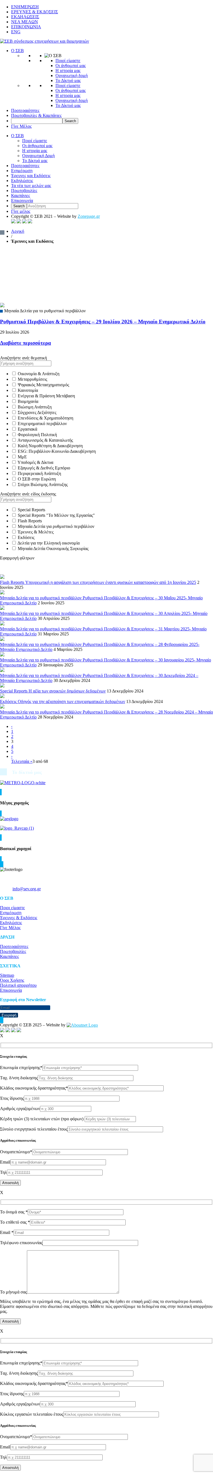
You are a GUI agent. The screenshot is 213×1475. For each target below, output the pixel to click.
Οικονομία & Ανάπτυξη (38, 373)
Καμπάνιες (20, 195)
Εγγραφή (9, 1015)
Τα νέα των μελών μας (31, 185)
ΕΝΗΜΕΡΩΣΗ (25, 6)
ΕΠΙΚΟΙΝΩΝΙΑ (26, 26)
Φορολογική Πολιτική (37, 434)
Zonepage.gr (89, 216)
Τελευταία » (21, 761)
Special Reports (31, 509)
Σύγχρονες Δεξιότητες (37, 412)
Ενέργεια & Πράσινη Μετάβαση (46, 395)
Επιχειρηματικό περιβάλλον (42, 423)
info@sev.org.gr (26, 888)
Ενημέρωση (21, 170)
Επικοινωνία (22, 200)
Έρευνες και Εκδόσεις (30, 175)
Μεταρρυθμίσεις (32, 379)
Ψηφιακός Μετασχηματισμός (43, 384)
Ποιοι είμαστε (12, 907)
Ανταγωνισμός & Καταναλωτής (45, 440)
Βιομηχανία (28, 401)
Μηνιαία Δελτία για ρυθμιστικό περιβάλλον (56, 526)
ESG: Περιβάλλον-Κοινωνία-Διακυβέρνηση (57, 451)
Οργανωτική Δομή (38, 155)
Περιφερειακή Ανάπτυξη (39, 473)
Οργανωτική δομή (71, 75)
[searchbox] (36, 121)
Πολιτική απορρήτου (18, 985)
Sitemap (7, 975)
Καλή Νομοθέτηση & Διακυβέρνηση (50, 445)
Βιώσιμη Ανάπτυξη (35, 407)
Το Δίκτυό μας (68, 80)
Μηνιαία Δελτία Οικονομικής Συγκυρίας (53, 548)
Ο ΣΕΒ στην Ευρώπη (37, 479)
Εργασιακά (27, 429)
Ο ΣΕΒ (17, 50)
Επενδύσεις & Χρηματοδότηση (45, 418)
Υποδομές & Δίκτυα (35, 462)
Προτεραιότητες (25, 110)
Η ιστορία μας (67, 70)
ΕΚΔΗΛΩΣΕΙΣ (25, 16)
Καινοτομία (28, 390)
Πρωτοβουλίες (24, 190)
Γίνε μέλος (20, 211)
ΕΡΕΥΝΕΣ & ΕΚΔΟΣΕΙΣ (34, 11)
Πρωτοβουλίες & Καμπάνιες (36, 115)
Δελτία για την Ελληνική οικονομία (48, 543)
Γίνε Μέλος (21, 126)
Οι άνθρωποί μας (70, 65)
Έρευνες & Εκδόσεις (18, 917)
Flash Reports (30, 520)
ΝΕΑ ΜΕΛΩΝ (24, 21)
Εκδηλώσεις (22, 180)
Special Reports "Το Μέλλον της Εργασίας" (56, 515)
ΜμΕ (22, 456)
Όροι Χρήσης (12, 980)
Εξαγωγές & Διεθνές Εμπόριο (44, 468)
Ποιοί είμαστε (67, 60)
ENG (16, 31)
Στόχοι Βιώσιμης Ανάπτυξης (43, 484)
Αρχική (17, 231)
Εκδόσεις (26, 537)
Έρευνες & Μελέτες (36, 532)
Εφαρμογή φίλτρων (17, 558)
